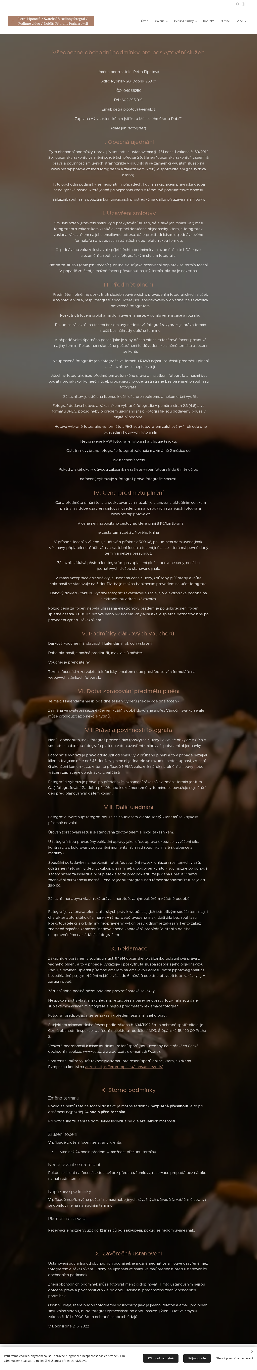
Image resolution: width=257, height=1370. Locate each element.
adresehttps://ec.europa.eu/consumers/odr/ (124, 1067)
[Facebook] (237, 4)
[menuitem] (145, 21)
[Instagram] (243, 4)
